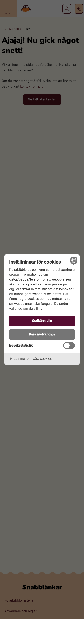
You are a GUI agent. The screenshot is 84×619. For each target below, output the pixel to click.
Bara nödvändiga (42, 334)
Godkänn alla (42, 321)
